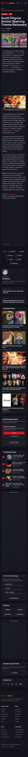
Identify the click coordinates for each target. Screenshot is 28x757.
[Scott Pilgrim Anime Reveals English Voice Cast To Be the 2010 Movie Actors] (14, 379)
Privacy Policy (4, 716)
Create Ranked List (19, 732)
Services (3, 719)
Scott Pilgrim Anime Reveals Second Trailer (12, 346)
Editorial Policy (4, 714)
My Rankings (18, 737)
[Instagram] (12, 684)
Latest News (18, 709)
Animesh (9, 28)
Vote (24, 663)
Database (8, 609)
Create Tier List (18, 734)
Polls (6, 746)
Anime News (4, 14)
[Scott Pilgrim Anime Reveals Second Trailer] (14, 337)
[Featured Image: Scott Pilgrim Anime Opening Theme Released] (14, 40)
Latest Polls (3, 729)
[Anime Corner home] (8, 3)
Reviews (17, 716)
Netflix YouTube (12, 194)
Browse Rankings (19, 729)
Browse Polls (4, 732)
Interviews (17, 719)
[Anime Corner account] (21, 3)
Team (2, 721)
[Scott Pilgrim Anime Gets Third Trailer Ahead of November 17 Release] (14, 317)
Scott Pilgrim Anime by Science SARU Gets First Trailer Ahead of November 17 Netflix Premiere (14, 367)
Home (2, 8)
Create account (14, 436)
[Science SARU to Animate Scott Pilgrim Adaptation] (14, 400)
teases (12, 130)
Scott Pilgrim (18, 53)
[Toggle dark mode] (18, 3)
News (10, 14)
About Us (3, 709)
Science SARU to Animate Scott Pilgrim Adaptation (13, 408)
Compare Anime (5, 737)
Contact (3, 711)
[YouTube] (16, 684)
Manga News (20, 614)
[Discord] (20, 684)
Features (17, 721)
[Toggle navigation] (25, 3)
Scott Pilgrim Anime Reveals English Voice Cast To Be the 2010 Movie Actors (13, 388)
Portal (2, 746)
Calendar (20, 609)
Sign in (14, 433)
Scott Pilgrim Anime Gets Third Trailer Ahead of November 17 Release (12, 326)
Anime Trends (4, 734)
